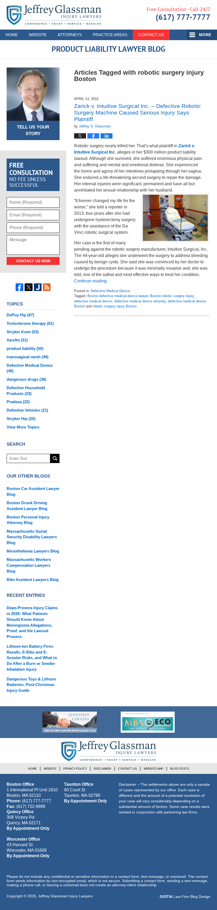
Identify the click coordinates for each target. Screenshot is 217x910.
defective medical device (93, 301)
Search (55, 458)
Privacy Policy (75, 768)
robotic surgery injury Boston (115, 306)
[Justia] (38, 287)
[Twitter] (28, 287)
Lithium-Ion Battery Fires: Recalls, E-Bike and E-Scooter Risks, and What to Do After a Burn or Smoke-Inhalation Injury (32, 657)
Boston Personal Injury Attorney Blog (28, 520)
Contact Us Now (33, 261)
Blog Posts (179, 768)
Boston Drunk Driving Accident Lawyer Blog (27, 506)
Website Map (153, 768)
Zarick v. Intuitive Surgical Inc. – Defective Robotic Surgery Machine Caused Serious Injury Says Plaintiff (137, 112)
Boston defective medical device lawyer (117, 296)
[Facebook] (19, 287)
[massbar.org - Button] (148, 722)
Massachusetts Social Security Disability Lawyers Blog (32, 537)
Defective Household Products (26, 390)
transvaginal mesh (27, 357)
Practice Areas (110, 34)
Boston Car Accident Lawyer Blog (33, 491)
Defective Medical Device (110, 291)
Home (12, 34)
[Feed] (47, 287)
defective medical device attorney (140, 301)
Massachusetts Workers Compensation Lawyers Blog (29, 565)
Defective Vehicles (27, 410)
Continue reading (90, 281)
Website (38, 34)
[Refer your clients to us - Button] (69, 722)
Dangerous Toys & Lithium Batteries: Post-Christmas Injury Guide (31, 685)
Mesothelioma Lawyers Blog (33, 551)
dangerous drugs (26, 379)
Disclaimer (102, 768)
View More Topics (23, 427)
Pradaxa (18, 401)
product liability (25, 348)
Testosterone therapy (30, 323)
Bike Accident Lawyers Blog (32, 579)
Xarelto (17, 340)
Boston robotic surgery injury (172, 296)
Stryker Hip (21, 418)
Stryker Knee (23, 332)
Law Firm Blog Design (184, 896)
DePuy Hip (20, 315)
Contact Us (151, 34)
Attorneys (70, 34)
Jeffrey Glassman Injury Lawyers (65, 896)
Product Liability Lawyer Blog (54, 15)
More (205, 34)
